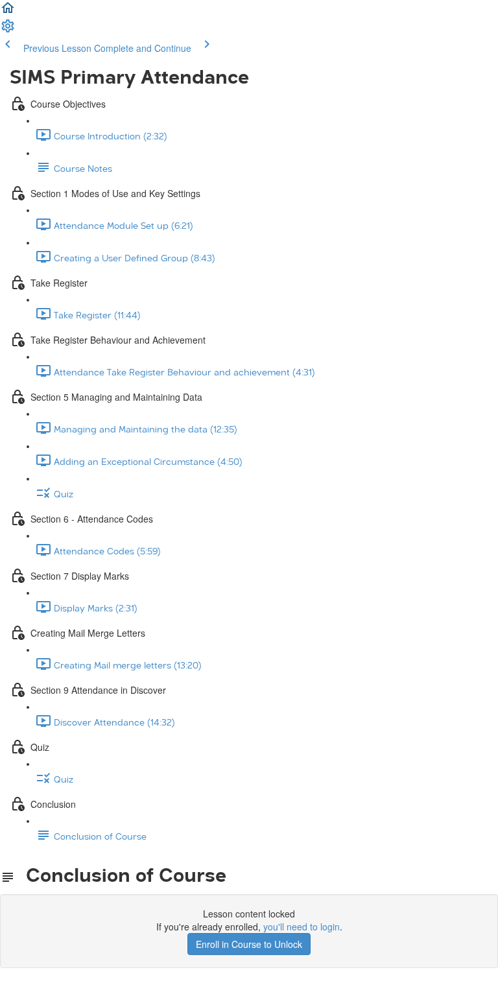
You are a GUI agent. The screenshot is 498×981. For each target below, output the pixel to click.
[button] (8, 11)
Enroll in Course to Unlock (249, 944)
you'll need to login (301, 926)
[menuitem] (8, 29)
